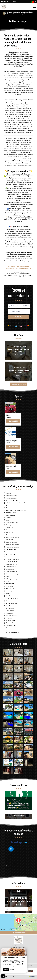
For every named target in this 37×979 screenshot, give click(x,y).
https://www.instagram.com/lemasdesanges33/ (18, 268)
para (21, 305)
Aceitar (6, 969)
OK (30, 909)
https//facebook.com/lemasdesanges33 (18, 266)
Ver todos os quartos (18, 384)
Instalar (12, 969)
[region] (14, 960)
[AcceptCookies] (3, 976)
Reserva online (13, 421)
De (11, 305)
